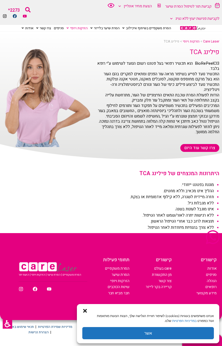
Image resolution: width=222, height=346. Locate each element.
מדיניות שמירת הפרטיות (55, 326)
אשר (148, 333)
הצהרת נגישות (38, 332)
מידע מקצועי (207, 293)
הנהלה (212, 281)
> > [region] (191, 41)
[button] (7, 324)
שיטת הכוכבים (118, 287)
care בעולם (163, 268)
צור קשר (165, 281)
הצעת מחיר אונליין (138, 6)
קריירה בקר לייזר (159, 287)
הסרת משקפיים (117, 268)
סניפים (211, 275)
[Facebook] (15, 16)
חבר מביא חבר (118, 293)
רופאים (211, 287)
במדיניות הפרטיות (184, 321)
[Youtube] (25, 16)
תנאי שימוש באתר (21, 326)
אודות (212, 268)
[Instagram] (5, 16)
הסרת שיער (120, 275)
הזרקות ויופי (119, 281)
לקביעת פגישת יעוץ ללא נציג (197, 18)
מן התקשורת (162, 275)
